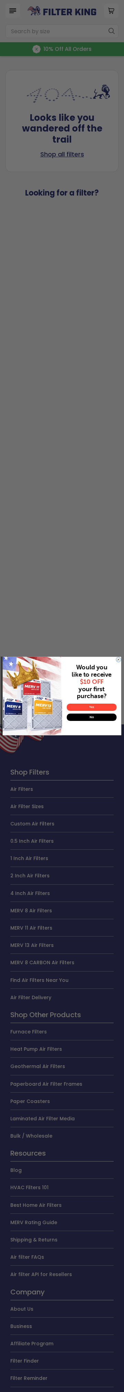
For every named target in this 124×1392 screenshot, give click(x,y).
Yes (91, 707)
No (92, 717)
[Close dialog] (118, 659)
